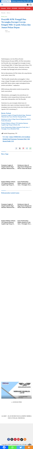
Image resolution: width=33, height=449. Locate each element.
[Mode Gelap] (28, 4)
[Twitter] (11, 439)
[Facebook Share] (16, 148)
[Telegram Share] (27, 148)
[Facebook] (8, 439)
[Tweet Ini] (19, 148)
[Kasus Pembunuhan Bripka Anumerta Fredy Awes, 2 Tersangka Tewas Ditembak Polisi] (25, 176)
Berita (2, 16)
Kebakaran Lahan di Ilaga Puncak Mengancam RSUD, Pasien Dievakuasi (16, 120)
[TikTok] (21, 439)
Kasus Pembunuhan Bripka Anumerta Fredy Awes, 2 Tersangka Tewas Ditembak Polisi (15, 128)
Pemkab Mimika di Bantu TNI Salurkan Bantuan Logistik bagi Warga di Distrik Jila (14, 124)
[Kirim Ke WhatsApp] (30, 148)
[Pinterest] (15, 439)
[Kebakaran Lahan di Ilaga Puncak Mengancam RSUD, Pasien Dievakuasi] (25, 160)
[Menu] (2, 4)
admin (6, 30)
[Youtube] (18, 439)
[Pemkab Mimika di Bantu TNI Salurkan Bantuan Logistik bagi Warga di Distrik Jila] (8, 176)
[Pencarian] (31, 4)
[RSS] (24, 439)
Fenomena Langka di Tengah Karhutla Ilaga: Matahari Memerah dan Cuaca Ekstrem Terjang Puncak (16, 116)
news (6, 16)
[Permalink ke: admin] (2, 31)
